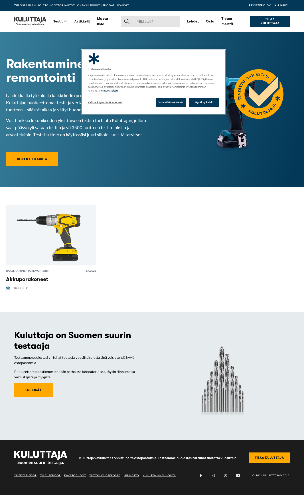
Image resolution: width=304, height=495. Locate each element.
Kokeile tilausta (32, 159)
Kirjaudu (282, 5)
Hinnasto (131, 475)
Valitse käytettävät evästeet (105, 102)
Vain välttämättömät (170, 102)
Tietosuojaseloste (104, 475)
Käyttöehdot (75, 475)
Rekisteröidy (260, 5)
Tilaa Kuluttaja (270, 21)
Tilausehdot (50, 475)
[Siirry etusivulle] (30, 21)
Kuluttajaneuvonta (159, 475)
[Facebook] (200, 475)
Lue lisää (33, 390)
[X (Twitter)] (225, 475)
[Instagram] (213, 475)
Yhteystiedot (25, 475)
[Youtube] (238, 475)
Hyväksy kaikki (204, 102)
